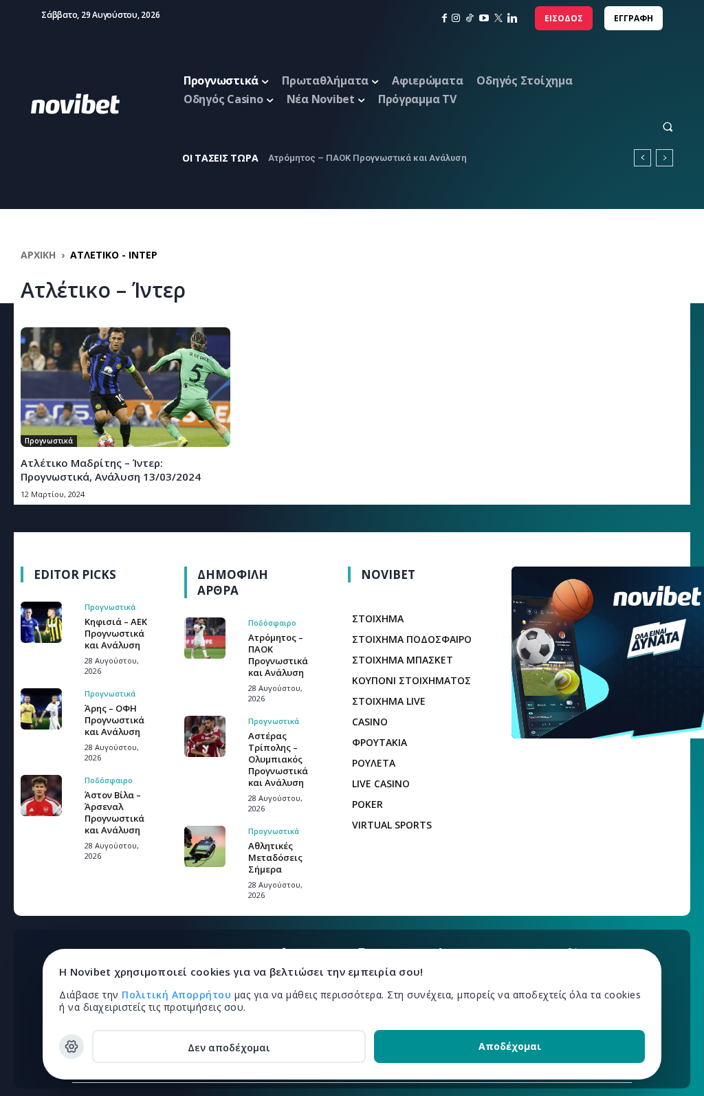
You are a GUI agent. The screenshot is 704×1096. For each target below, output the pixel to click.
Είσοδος (563, 18)
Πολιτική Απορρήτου (178, 994)
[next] (664, 157)
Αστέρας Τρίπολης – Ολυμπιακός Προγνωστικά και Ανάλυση (278, 759)
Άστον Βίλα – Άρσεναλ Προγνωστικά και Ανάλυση (114, 812)
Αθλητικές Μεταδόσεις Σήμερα (275, 857)
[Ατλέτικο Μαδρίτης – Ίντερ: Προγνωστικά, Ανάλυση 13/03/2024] (125, 387)
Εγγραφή (633, 18)
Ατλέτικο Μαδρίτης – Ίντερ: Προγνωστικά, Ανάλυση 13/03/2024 (111, 469)
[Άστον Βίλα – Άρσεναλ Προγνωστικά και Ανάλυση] (41, 795)
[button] (655, 126)
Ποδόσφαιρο (109, 780)
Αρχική (38, 254)
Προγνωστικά (49, 441)
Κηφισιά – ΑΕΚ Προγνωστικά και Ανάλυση (116, 633)
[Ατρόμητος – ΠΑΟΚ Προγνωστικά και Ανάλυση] (205, 638)
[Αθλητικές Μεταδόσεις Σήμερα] (205, 846)
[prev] (642, 157)
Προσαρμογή (71, 1046)
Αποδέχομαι (509, 1046)
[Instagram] (456, 18)
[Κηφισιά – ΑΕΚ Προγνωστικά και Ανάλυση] (41, 622)
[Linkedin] (512, 18)
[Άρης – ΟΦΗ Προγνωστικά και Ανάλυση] (41, 709)
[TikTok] (469, 18)
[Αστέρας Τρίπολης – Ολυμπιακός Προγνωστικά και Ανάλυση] (205, 736)
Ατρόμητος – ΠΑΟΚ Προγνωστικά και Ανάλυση (367, 158)
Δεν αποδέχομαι (229, 1047)
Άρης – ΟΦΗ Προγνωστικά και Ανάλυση (114, 720)
